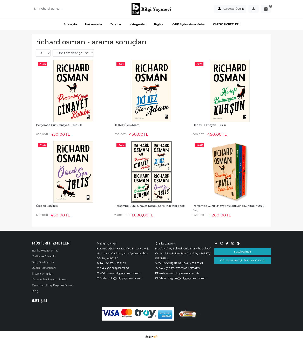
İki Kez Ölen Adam (126, 125)
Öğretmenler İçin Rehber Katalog (242, 260)
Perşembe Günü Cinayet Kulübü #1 (59, 125)
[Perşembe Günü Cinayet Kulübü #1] (73, 91)
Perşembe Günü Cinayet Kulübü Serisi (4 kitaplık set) (149, 205)
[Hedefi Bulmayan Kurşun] (230, 91)
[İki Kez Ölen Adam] (151, 91)
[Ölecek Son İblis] (73, 172)
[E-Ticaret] (151, 336)
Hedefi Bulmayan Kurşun (209, 125)
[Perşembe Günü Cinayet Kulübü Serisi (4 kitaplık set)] (151, 172)
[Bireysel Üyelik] (253, 9)
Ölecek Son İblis (47, 205)
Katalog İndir (242, 251)
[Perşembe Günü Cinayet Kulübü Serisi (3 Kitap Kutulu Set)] (230, 172)
